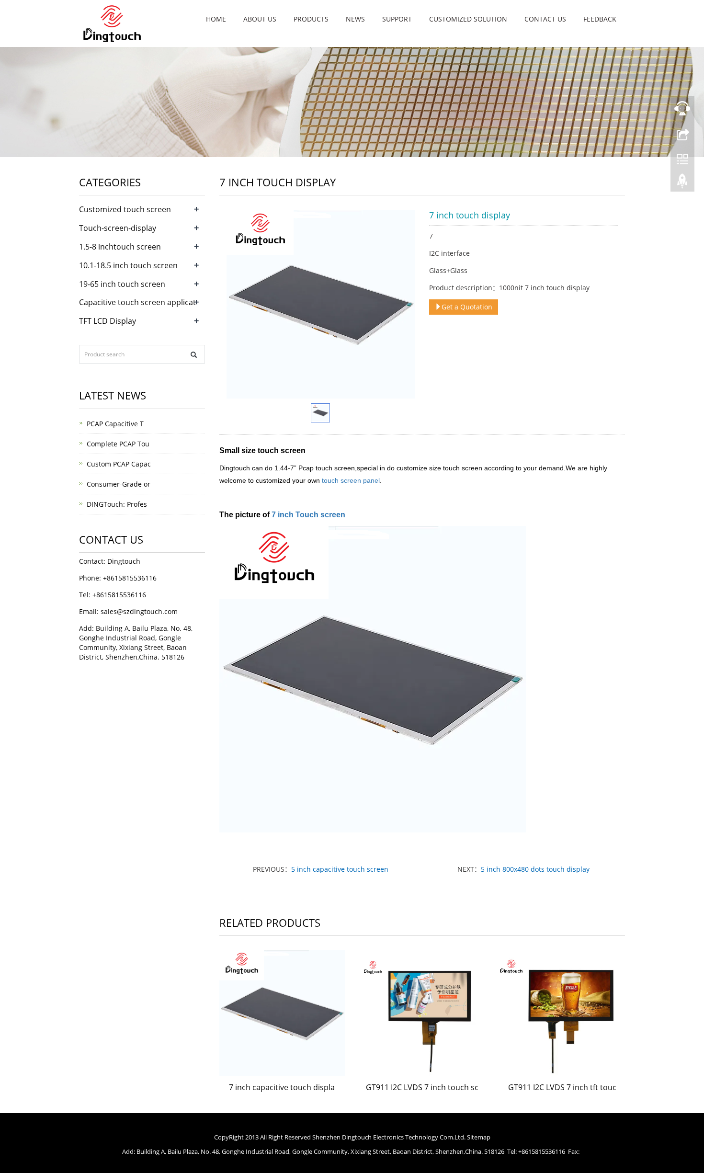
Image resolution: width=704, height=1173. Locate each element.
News (355, 18)
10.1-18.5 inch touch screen (128, 265)
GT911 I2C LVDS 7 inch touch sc (422, 1087)
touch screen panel (350, 480)
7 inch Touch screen (308, 515)
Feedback (599, 18)
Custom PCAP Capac (119, 463)
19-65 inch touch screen (122, 284)
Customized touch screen (125, 209)
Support (397, 18)
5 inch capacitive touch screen (339, 869)
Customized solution (468, 18)
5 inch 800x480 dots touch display (535, 869)
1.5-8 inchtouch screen (120, 246)
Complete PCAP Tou (118, 443)
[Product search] (193, 355)
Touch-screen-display (117, 228)
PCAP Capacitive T (115, 423)
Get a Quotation (467, 306)
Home (216, 18)
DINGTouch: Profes (117, 504)
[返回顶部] (682, 183)
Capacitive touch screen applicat (137, 302)
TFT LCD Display (107, 321)
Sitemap (478, 1137)
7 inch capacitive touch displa (282, 1087)
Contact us (545, 18)
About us (259, 18)
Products (311, 18)
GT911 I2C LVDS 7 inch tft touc (562, 1087)
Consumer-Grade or (118, 484)
